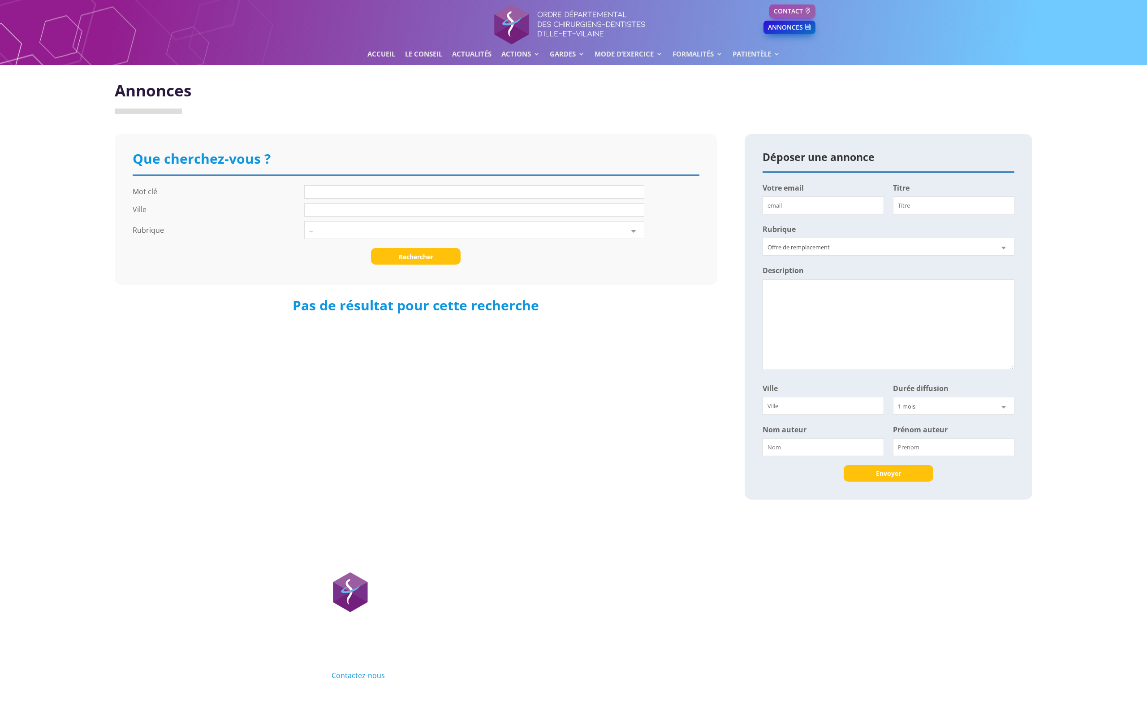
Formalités (693, 54)
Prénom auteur (920, 430)
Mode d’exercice (624, 54)
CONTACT (788, 11)
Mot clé (145, 191)
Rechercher (416, 256)
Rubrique (148, 230)
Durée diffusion (921, 388)
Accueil (381, 54)
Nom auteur (784, 430)
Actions (516, 54)
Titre (901, 188)
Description (783, 270)
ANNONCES (785, 27)
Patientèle (752, 54)
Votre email (783, 188)
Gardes (563, 54)
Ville (140, 209)
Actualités (472, 54)
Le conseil (423, 54)
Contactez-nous (358, 675)
